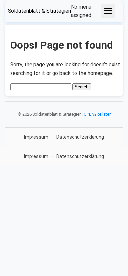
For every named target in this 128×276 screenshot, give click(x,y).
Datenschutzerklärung (80, 137)
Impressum (36, 137)
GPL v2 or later (97, 114)
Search (81, 86)
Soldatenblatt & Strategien (39, 11)
